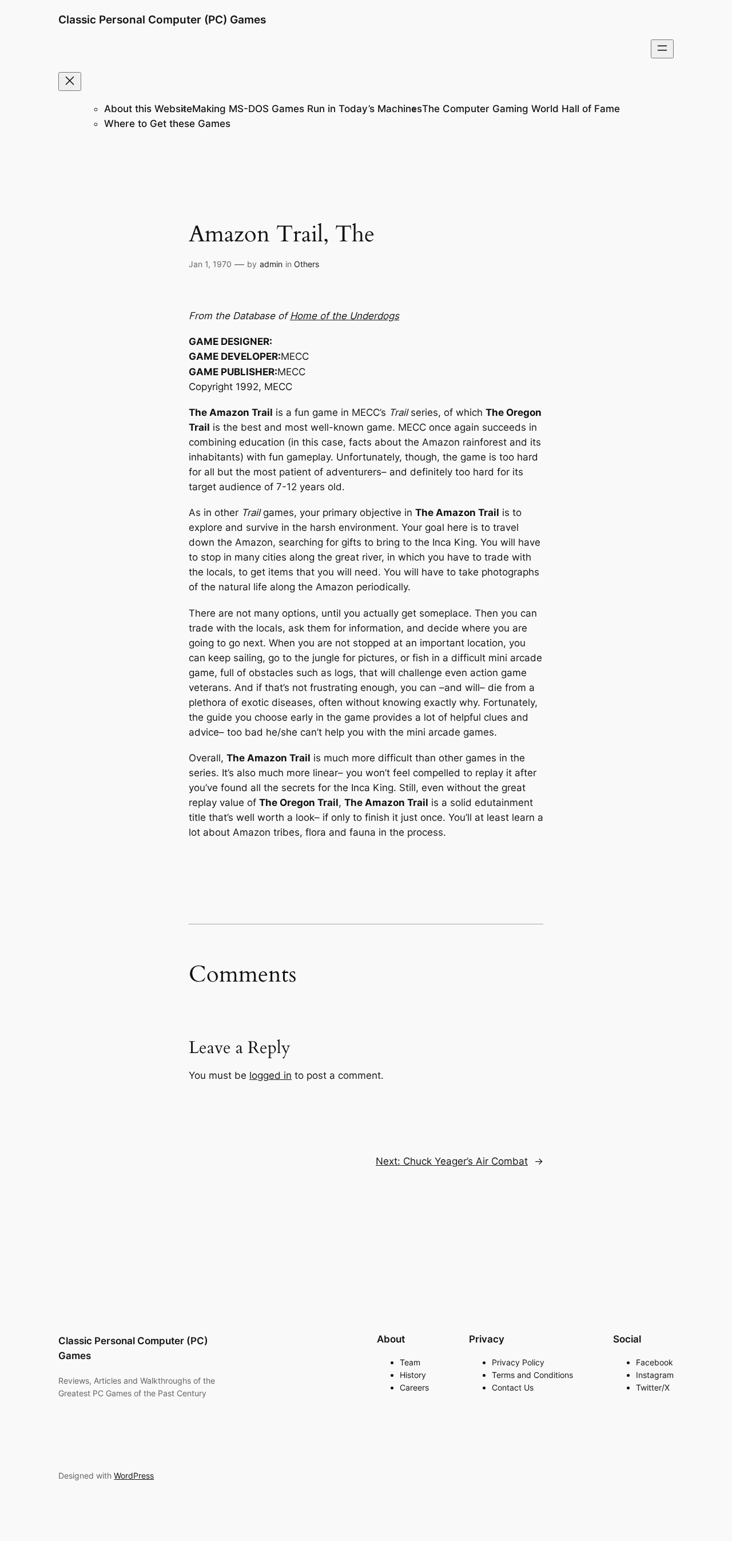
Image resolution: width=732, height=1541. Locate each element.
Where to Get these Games (167, 123)
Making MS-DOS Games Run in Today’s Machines (307, 108)
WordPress (134, 1475)
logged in (270, 1075)
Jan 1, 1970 (210, 264)
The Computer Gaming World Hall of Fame (521, 108)
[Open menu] (662, 48)
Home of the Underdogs (344, 315)
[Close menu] (69, 81)
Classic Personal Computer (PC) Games (162, 19)
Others (306, 264)
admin (271, 264)
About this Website (148, 108)
